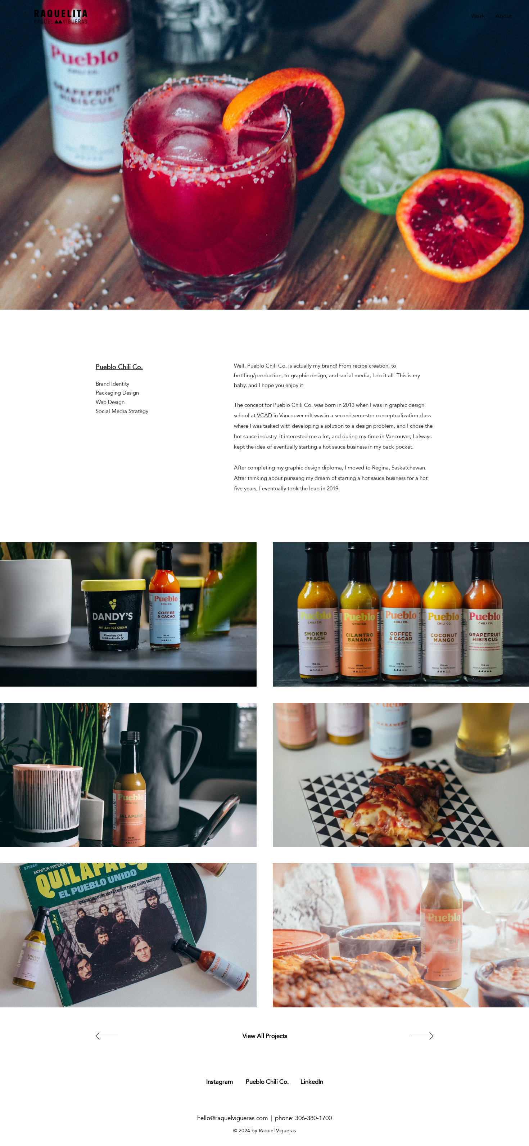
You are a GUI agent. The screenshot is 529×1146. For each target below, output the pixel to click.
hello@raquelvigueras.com (232, 1118)
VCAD (264, 415)
